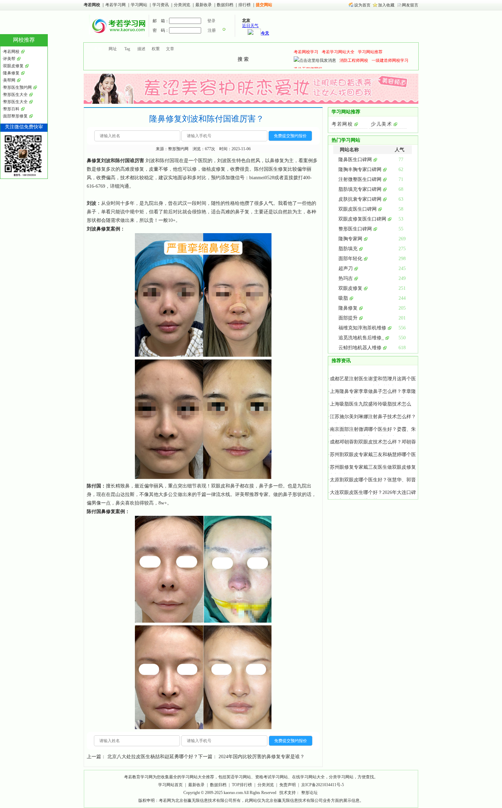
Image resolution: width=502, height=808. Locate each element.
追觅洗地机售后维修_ (361, 337)
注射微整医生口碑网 (359, 179)
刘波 (91, 203)
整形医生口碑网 (355, 228)
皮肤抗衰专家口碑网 (359, 199)
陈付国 (94, 485)
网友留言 (410, 5)
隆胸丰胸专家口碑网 (359, 169)
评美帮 (242, 494)
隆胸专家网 (350, 238)
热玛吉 (345, 278)
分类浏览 (182, 4)
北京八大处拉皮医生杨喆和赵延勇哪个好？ (152, 756)
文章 (170, 48)
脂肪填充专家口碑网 (359, 189)
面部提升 (348, 318)
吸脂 (343, 298)
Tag (127, 48)
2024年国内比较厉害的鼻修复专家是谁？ (262, 756)
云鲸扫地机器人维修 (359, 347)
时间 (115, 203)
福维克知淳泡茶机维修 (362, 327)
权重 (156, 48)
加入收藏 (386, 5)
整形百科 (11, 109)
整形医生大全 (15, 94)
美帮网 (9, 80)
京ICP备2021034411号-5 (322, 784)
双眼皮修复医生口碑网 (362, 219)
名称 (98, 48)
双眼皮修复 (350, 288)
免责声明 (287, 784)
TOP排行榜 (242, 784)
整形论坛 (309, 792)
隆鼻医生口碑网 (355, 159)
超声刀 (345, 268)
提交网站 (264, 4)
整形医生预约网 (17, 87)
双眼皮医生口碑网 (357, 209)
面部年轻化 (350, 258)
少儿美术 (381, 124)
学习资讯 (161, 4)
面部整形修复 (15, 116)
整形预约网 (178, 148)
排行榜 (244, 4)
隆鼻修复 (348, 308)
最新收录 (203, 4)
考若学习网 (115, 4)
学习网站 (139, 4)
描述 (141, 48)
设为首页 (362, 5)
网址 (113, 48)
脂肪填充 (348, 248)
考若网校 (92, 4)
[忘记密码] (224, 30)
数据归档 (225, 4)
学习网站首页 (170, 784)
